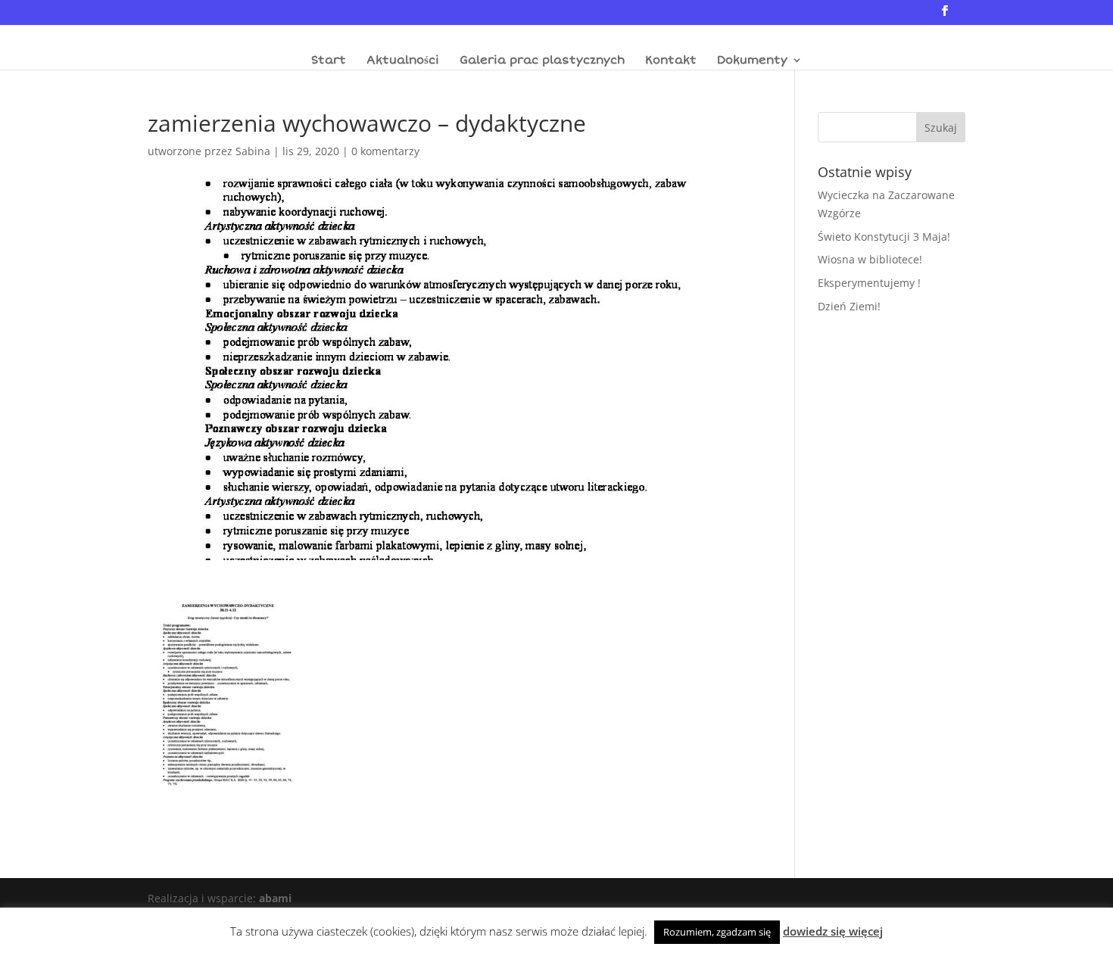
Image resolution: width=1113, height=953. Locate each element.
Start (328, 61)
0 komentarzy (385, 151)
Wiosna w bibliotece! (870, 259)
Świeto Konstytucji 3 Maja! (884, 236)
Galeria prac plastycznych (542, 61)
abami (275, 898)
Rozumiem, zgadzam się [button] (717, 932)
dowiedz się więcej (833, 931)
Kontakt (671, 61)
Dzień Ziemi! (849, 306)
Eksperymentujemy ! (869, 283)
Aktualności (402, 61)
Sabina (252, 151)
